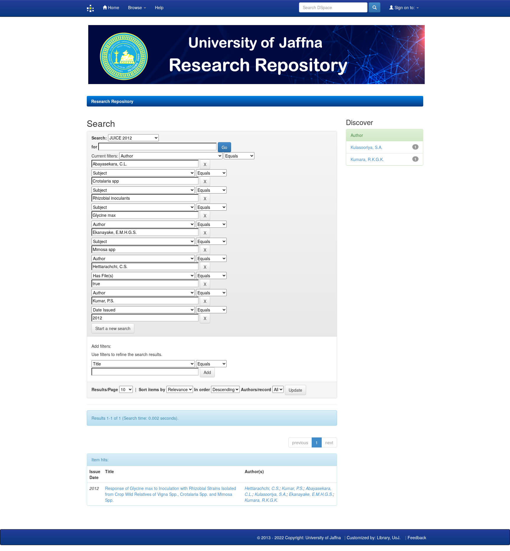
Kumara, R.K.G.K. (261, 500)
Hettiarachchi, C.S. (262, 488)
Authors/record (256, 389)
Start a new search (112, 328)
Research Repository (112, 101)
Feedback (417, 537)
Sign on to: (404, 7)
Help (159, 7)
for (94, 147)
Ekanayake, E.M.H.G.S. (311, 494)
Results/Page (104, 389)
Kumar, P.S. (292, 488)
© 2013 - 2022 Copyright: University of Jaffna (299, 537)
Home (113, 7)
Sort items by (152, 389)
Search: (99, 138)
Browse (135, 7)
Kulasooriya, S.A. (271, 494)
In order (202, 389)
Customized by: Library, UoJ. (374, 537)
